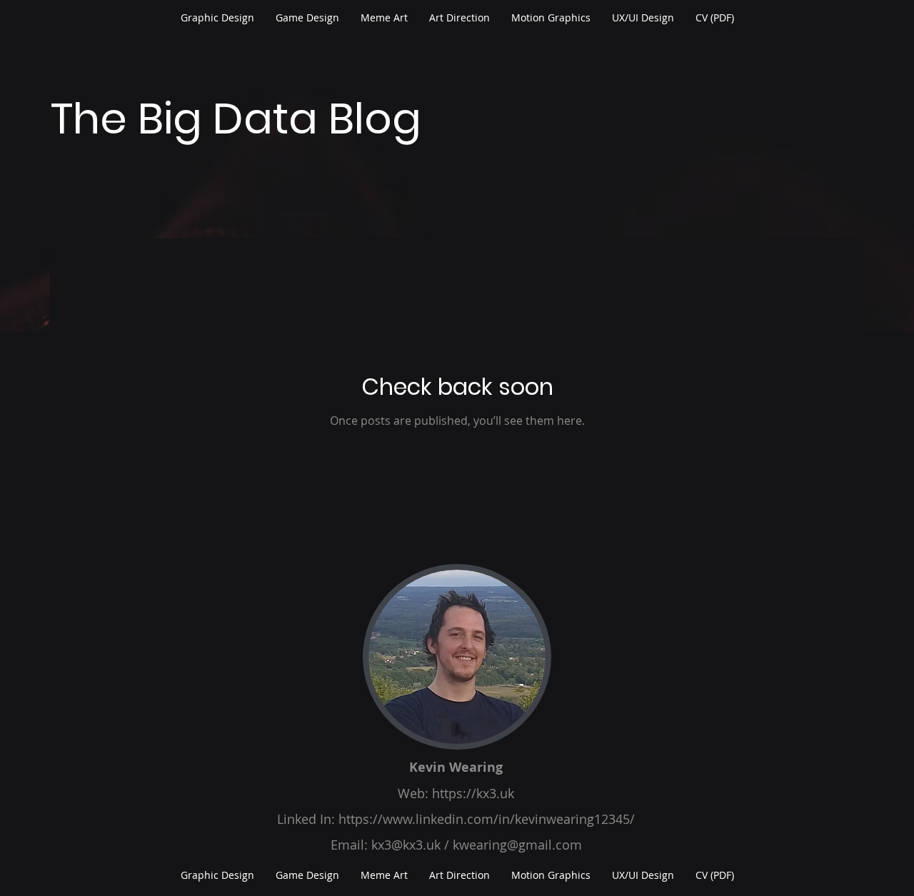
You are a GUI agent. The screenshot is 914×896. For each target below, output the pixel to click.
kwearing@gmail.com (517, 844)
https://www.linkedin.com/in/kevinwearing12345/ (486, 818)
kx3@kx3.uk (406, 844)
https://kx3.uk (473, 793)
